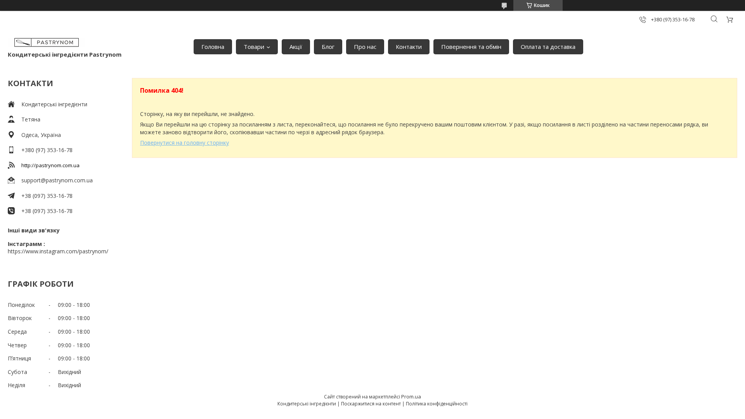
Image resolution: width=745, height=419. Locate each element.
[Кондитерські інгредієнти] (46, 42)
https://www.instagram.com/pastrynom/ (58, 251)
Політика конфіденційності (437, 403)
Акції (295, 46)
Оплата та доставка (548, 46)
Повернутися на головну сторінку (184, 142)
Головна (212, 46)
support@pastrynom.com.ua (57, 180)
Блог (328, 46)
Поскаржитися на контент (371, 403)
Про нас (365, 46)
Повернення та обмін (471, 46)
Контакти (409, 46)
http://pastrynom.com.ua (50, 165)
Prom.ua (411, 396)
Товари (254, 46)
